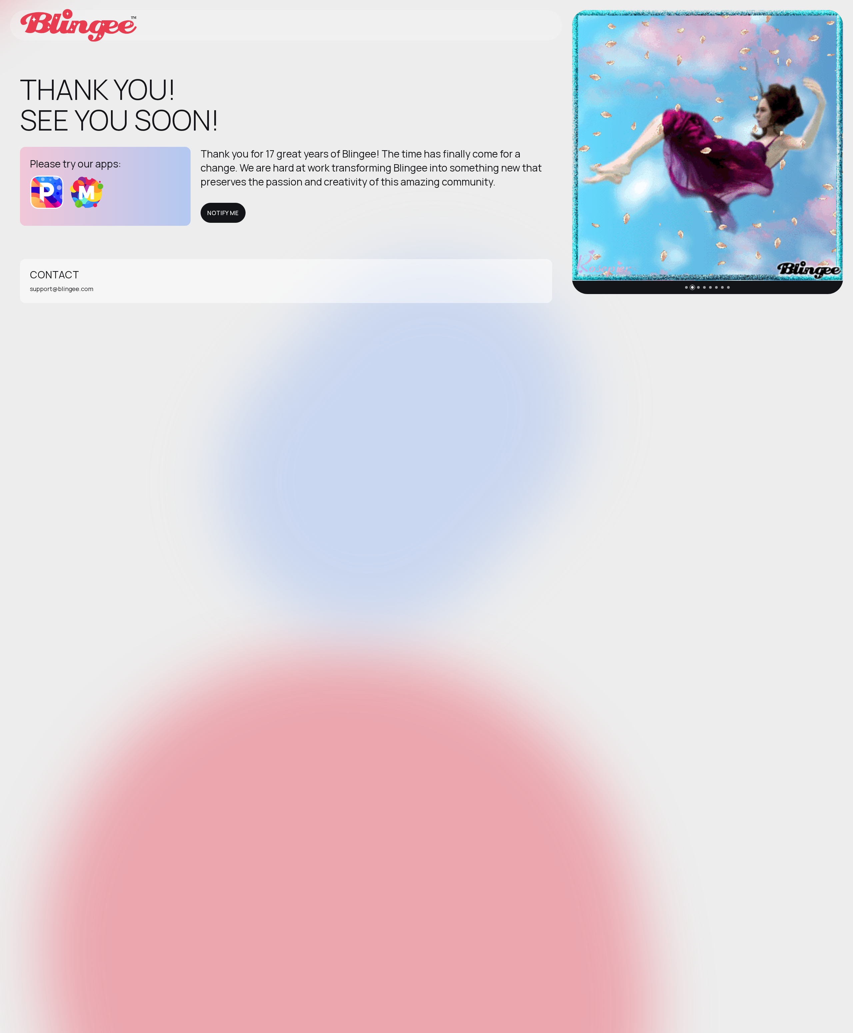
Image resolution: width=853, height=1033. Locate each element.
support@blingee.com (61, 289)
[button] (686, 287)
